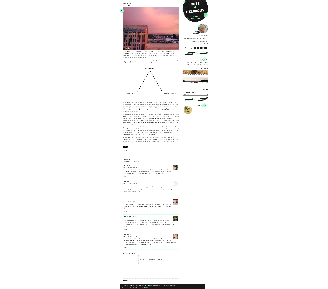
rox (125, 181)
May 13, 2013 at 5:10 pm (130, 201)
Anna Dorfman (144, 287)
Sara (125, 234)
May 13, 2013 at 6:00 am (130, 167)
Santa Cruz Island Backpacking (198, 75)
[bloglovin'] (198, 48)
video (206, 64)
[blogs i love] (187, 110)
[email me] (201, 105)
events (200, 62)
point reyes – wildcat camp (199, 82)
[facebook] (203, 48)
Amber (126, 200)
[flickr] (201, 48)
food (188, 62)
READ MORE (205, 43)
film (194, 62)
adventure (189, 64)
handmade (199, 64)
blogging (126, 6)
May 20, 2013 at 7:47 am (130, 236)
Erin (125, 165)
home (125, 151)
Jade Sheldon (128, 216)
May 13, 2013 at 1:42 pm (130, 183)
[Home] (195, 11)
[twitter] (206, 48)
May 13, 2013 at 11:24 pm (131, 218)
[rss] (195, 48)
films (201, 40)
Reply (125, 176)
